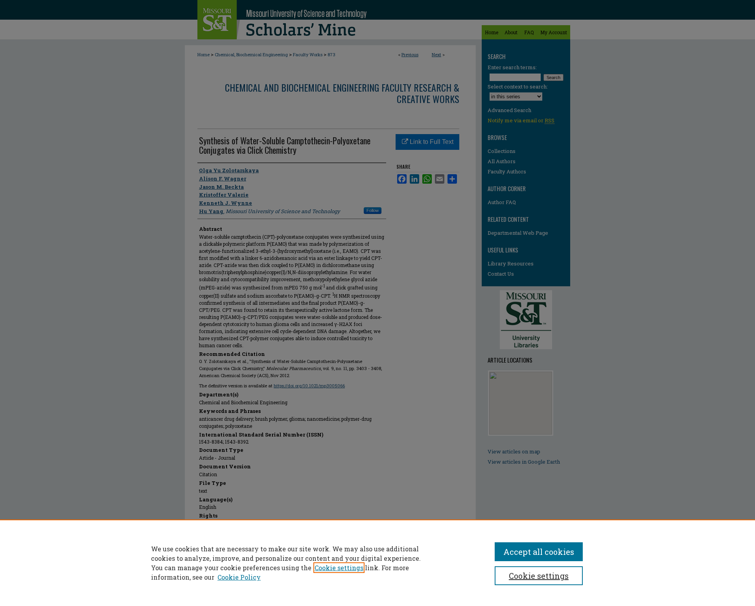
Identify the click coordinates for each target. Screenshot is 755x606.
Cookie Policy (239, 577)
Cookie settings (339, 568)
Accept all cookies (538, 552)
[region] (377, 562)
